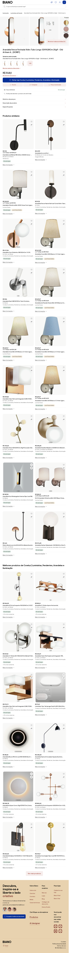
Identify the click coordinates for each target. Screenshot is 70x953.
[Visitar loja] (14, 31)
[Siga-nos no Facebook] (60, 926)
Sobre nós (33, 890)
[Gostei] (31, 121)
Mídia (31, 899)
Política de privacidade (59, 943)
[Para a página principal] (8, 2)
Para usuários (45, 887)
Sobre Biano (34, 886)
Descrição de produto (10, 103)
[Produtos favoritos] (55, 2)
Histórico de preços (9, 99)
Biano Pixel (57, 895)
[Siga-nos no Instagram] (55, 926)
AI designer (35, 923)
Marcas (44, 892)
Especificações (8, 107)
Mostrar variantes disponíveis (11, 68)
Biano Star (57, 898)
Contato (32, 896)
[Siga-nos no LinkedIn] (60, 931)
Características (35, 902)
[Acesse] (60, 2)
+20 (30, 63)
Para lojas (57, 886)
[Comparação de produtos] (51, 2)
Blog (43, 899)
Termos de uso (61, 946)
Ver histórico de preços (9, 75)
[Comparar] (31, 124)
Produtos (34, 917)
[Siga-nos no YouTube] (55, 931)
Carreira (32, 893)
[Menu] (64, 2)
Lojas (43, 896)
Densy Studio (46, 907)
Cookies (63, 941)
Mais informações (8, 164)
